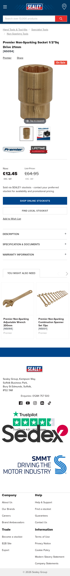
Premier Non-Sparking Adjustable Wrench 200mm (16, 323)
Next (66, 273)
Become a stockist (12, 537)
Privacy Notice (43, 543)
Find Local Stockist (35, 210)
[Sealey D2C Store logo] (35, 7)
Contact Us (41, 522)
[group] (17, 310)
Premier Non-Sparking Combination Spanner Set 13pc (51, 323)
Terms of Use (42, 537)
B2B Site (6, 543)
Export (5, 550)
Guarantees (41, 516)
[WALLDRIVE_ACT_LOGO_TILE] (44, 134)
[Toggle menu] (5, 7)
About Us (7, 502)
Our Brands (8, 509)
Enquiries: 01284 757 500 (35, 396)
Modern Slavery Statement (49, 557)
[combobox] (35, 18)
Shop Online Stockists (35, 200)
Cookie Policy (42, 550)
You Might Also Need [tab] (21, 273)
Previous (59, 273)
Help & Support (43, 502)
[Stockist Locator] (64, 8)
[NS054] (26, 134)
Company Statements (47, 563)
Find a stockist (43, 509)
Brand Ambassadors (13, 522)
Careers (6, 516)
